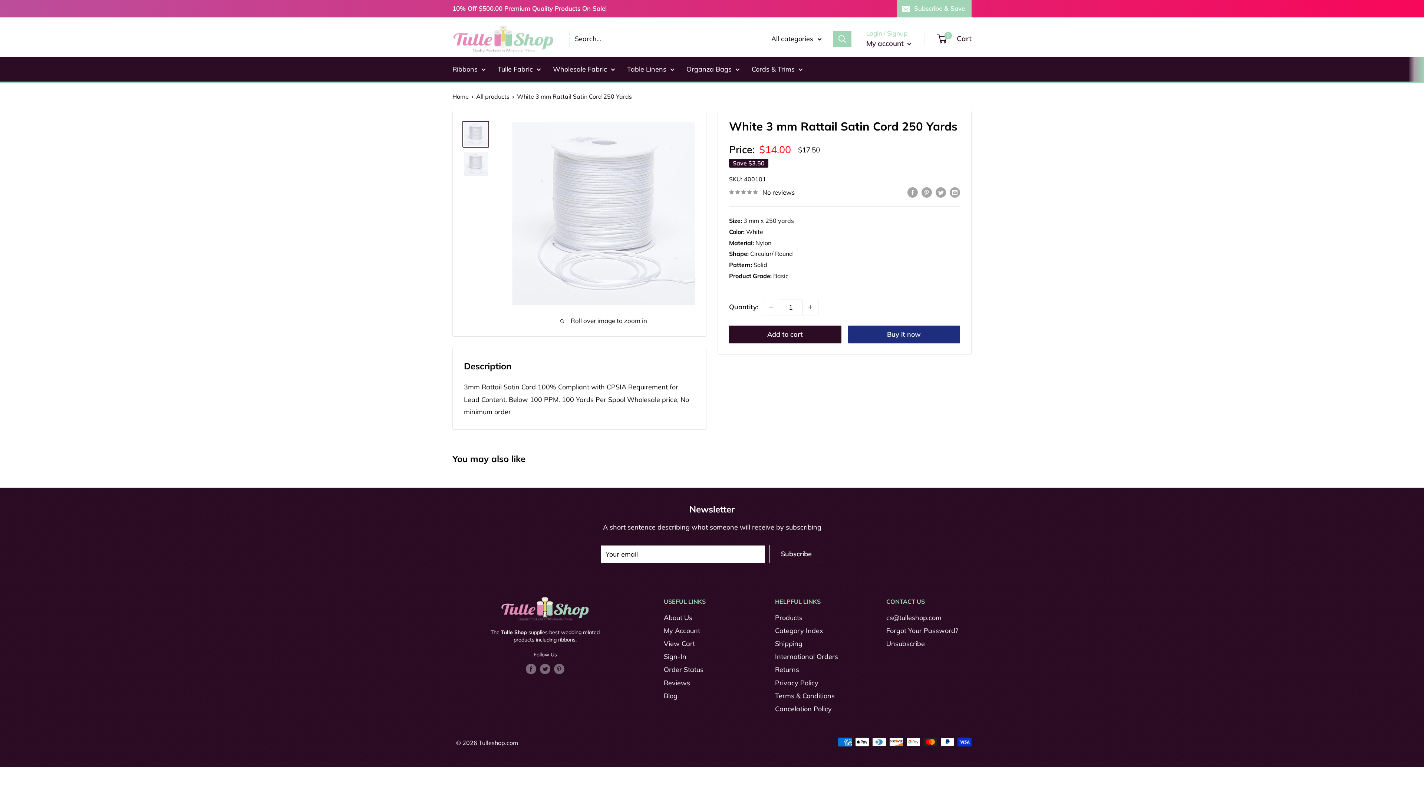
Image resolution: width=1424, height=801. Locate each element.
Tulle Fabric (515, 69)
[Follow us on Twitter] (545, 668)
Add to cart (785, 334)
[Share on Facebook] (912, 191)
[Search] (842, 39)
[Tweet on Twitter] (941, 191)
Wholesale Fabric (580, 69)
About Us (678, 617)
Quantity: (743, 307)
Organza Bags (709, 69)
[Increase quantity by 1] (810, 307)
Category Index (799, 630)
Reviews (677, 683)
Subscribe (796, 554)
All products (493, 96)
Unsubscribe (905, 643)
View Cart (679, 643)
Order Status (683, 669)
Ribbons (465, 69)
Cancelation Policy (803, 709)
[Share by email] (955, 191)
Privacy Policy (796, 683)
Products (788, 617)
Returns (787, 669)
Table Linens (646, 69)
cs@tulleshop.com (914, 617)
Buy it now (904, 334)
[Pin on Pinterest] (927, 191)
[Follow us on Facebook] (531, 668)
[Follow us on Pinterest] (559, 668)
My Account (682, 630)
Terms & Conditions (805, 696)
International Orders (806, 656)
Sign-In (675, 656)
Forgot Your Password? (922, 630)
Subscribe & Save (939, 8)
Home (460, 96)
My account (886, 43)
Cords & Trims (773, 69)
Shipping (788, 643)
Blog (671, 696)
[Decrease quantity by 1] (771, 307)
